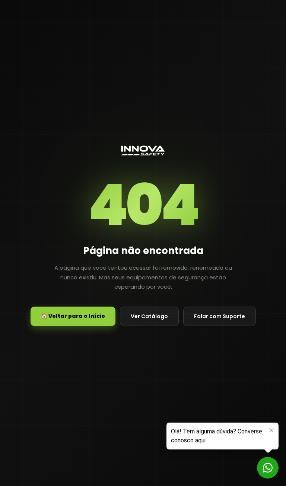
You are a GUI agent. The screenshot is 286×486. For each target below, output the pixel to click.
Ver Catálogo (149, 316)
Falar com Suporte (219, 316)
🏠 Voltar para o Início (73, 316)
